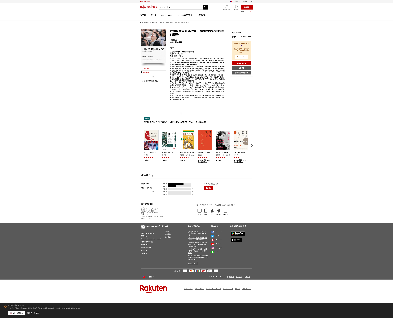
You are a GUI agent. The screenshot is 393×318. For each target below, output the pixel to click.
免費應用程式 (145, 244)
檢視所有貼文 (192, 263)
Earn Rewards (145, 1)
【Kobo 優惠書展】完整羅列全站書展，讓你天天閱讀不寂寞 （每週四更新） (197, 244)
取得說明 (144, 250)
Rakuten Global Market (213, 289)
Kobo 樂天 (148, 7)
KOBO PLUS (166, 15)
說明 (251, 1)
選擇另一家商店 (33, 313)
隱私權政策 (239, 277)
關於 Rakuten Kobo (147, 233)
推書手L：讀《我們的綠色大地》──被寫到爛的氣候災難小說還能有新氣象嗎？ (198, 257)
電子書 (143, 15)
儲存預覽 (146, 72)
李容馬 (174, 40)
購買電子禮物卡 (146, 247)
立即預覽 (146, 68)
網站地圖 (144, 253)
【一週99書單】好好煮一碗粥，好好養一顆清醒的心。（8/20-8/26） (198, 251)
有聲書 (154, 15)
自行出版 (168, 231)
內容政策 (247, 277)
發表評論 (208, 188)
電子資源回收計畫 (147, 242)
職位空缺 (168, 237)
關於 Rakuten (246, 289)
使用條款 (231, 277)
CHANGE (178, 42)
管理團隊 (144, 236)
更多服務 (237, 289)
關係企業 (168, 234)
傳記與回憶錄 (149, 81)
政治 (156, 81)
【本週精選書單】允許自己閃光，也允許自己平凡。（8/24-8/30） (197, 233)
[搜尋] (205, 7)
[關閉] (389, 305)
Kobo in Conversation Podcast (151, 239)
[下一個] (252, 145)
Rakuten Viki (188, 289)
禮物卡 (245, 1)
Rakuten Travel (228, 289)
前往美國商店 (18, 313)
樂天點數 (202, 15)
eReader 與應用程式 (185, 15)
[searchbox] (183, 7)
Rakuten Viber (199, 289)
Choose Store (241, 57)
